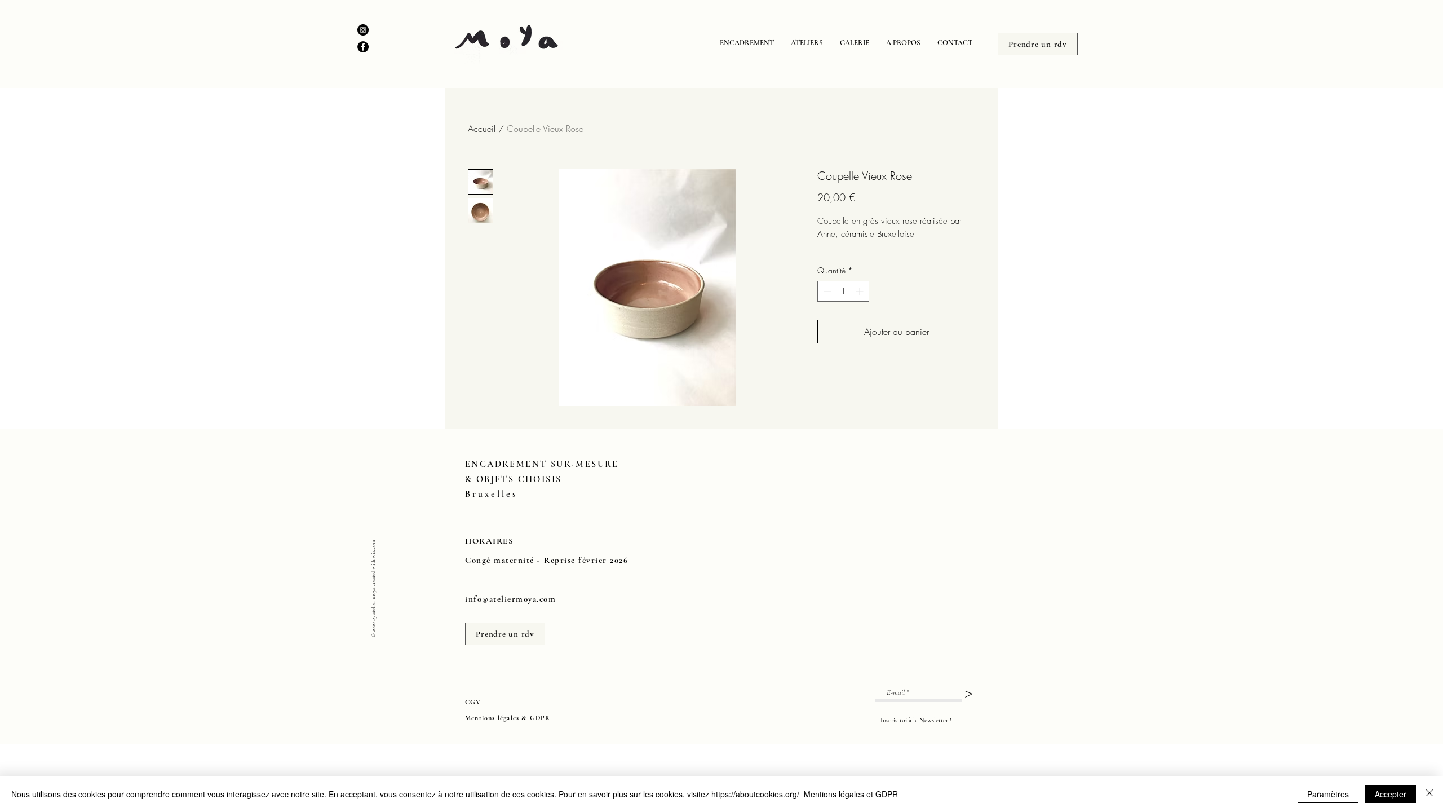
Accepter (1390, 794)
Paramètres (1328, 794)
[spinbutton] (843, 291)
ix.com (373, 546)
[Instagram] (363, 30)
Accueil (481, 128)
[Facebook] (363, 46)
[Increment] (860, 291)
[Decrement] (826, 291)
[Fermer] (1429, 794)
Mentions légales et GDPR (851, 794)
